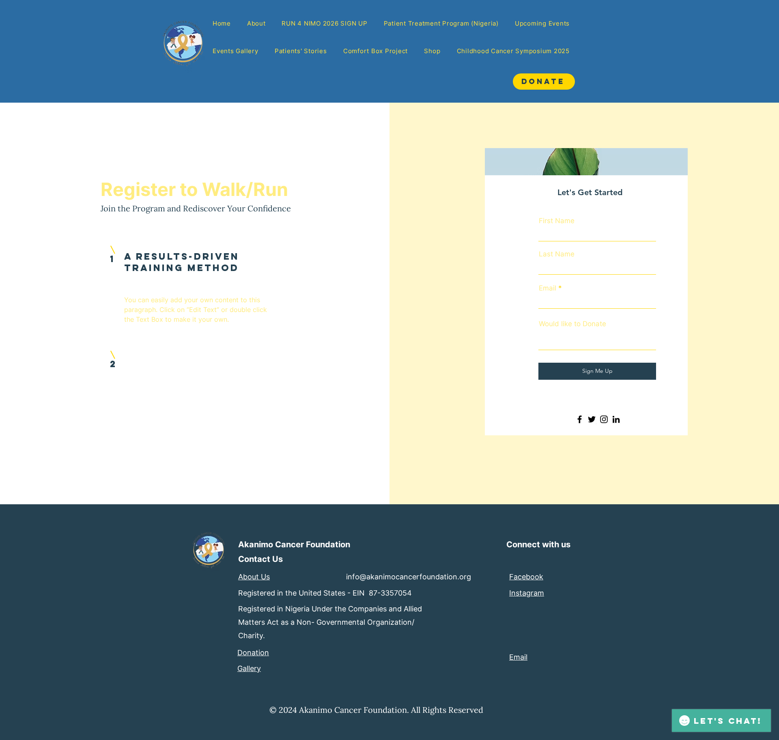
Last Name (557, 254)
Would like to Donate (572, 324)
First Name (557, 220)
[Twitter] (592, 419)
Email (547, 288)
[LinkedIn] (616, 419)
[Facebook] (580, 419)
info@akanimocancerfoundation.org (408, 576)
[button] (300, 51)
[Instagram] (604, 419)
